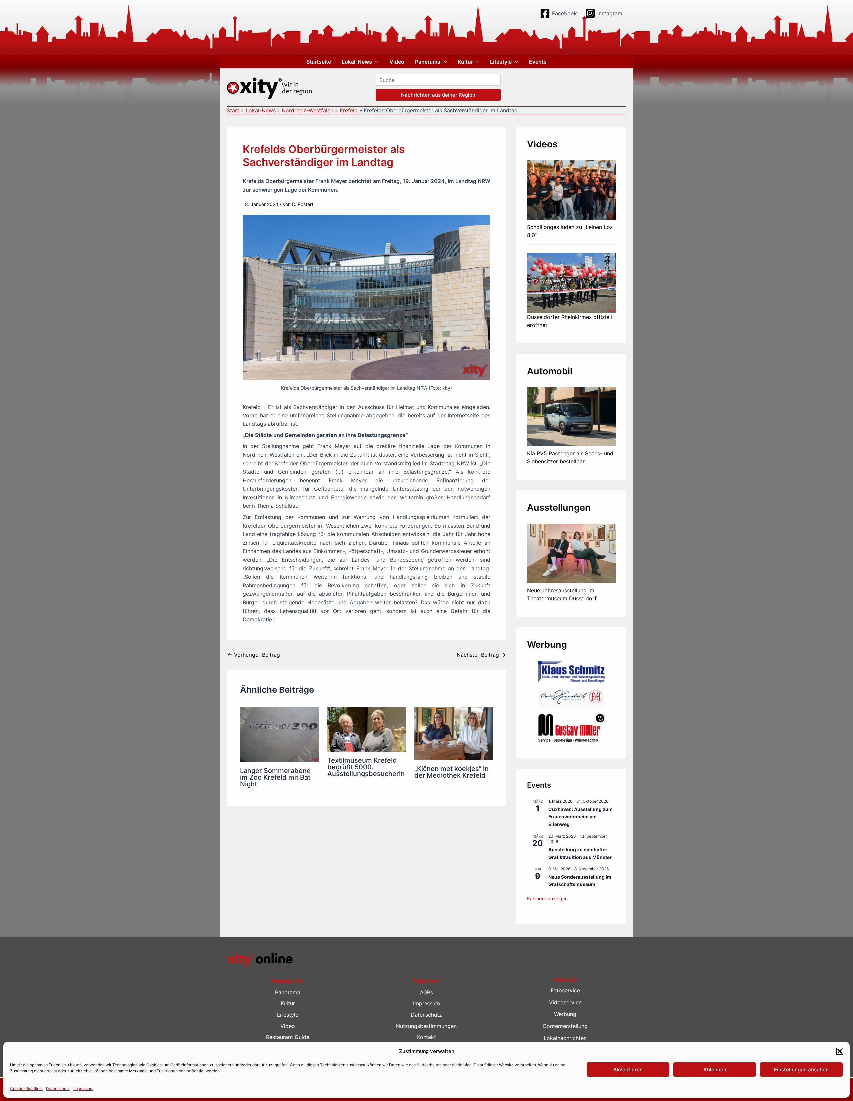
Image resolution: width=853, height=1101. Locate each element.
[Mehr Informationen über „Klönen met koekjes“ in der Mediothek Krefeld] (453, 733)
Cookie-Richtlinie (26, 1088)
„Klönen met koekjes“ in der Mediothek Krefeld (451, 772)
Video (396, 61)
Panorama (427, 61)
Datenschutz (58, 1088)
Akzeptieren (628, 1069)
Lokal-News (357, 61)
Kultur (465, 61)
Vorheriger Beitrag (253, 654)
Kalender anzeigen (547, 898)
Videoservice (565, 1002)
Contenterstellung (565, 1026)
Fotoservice (565, 990)
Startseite (318, 61)
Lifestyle (501, 61)
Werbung (565, 1014)
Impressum (83, 1088)
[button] (839, 1051)
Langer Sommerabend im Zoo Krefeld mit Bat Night (275, 777)
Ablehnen (714, 1069)
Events (538, 61)
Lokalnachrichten (565, 1038)
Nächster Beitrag (481, 654)
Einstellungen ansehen (801, 1069)
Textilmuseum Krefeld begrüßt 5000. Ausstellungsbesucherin (366, 767)
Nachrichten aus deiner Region (438, 95)
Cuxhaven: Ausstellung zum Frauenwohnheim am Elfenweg (580, 816)
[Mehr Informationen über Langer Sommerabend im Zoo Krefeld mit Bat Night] (279, 734)
